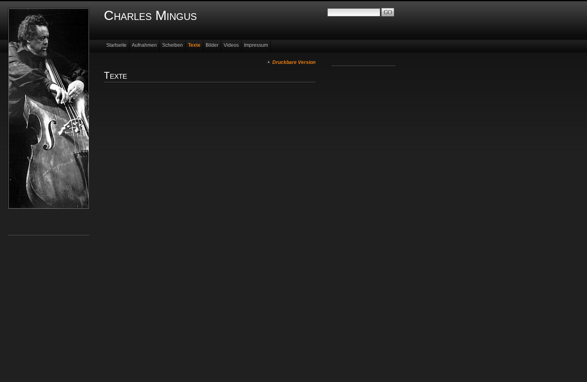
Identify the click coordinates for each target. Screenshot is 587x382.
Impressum (256, 45)
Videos (231, 45)
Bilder (212, 45)
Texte (194, 45)
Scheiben (172, 45)
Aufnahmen (144, 45)
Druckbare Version (293, 62)
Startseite (116, 45)
